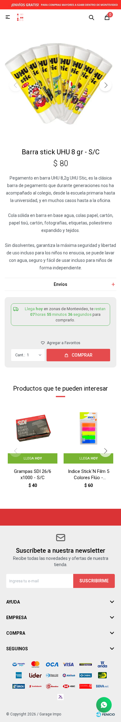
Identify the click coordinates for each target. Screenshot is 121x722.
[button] (91, 17)
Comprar (82, 355)
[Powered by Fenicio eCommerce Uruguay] (105, 714)
